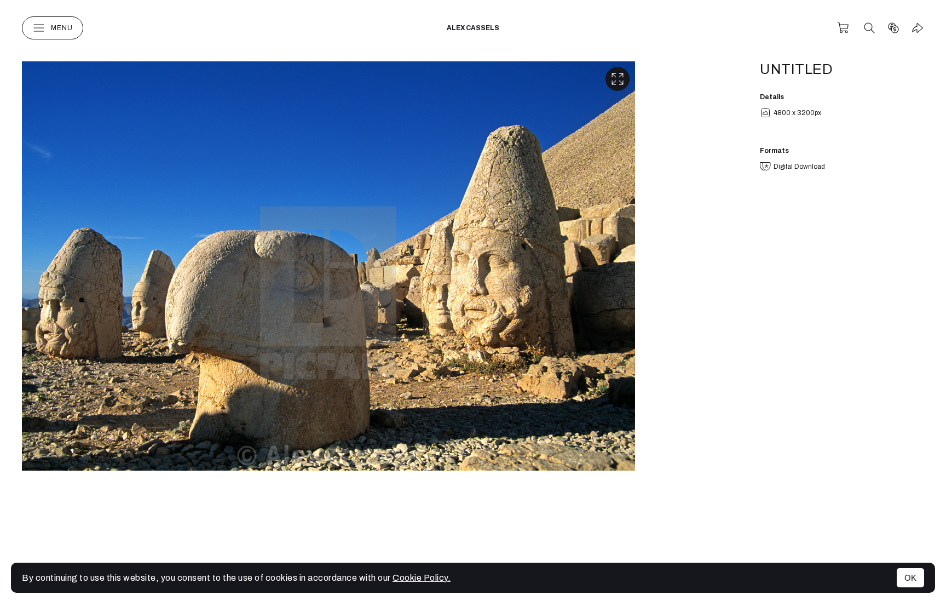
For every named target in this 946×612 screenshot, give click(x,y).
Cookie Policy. (422, 577)
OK (910, 577)
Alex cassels (473, 28)
